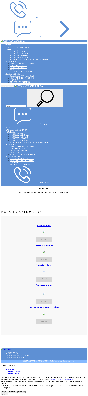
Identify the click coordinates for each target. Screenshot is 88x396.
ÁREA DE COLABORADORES (22, 72)
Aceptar (4, 392)
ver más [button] (44, 239)
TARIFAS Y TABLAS (18, 68)
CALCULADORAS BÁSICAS (22, 76)
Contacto (43, 37)
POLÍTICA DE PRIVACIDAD (17, 355)
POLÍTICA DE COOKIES (15, 357)
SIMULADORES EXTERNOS (22, 78)
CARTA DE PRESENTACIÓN (17, 47)
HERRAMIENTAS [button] (13, 74)
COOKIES (4, 394)
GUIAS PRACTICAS (18, 66)
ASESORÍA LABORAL (19, 55)
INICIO (8, 45)
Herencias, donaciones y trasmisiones (44, 307)
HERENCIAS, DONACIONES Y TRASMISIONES (29, 59)
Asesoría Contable (44, 245)
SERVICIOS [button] (10, 49)
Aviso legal (10, 369)
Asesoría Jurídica (44, 285)
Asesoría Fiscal (44, 225)
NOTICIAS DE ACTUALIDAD (22, 64)
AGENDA (14, 80)
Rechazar (21, 392)
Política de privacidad (13, 371)
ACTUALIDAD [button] (12, 62)
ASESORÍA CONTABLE (20, 53)
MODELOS (14, 70)
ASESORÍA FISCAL (18, 51)
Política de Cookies (12, 373)
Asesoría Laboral (44, 265)
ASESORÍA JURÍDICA (19, 57)
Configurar (12, 392)
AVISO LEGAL (12, 353)
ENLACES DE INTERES (20, 82)
